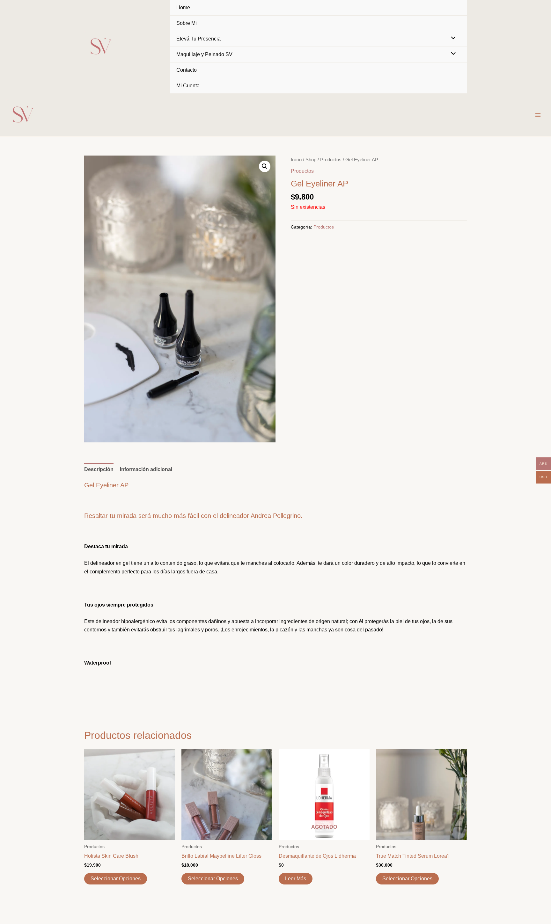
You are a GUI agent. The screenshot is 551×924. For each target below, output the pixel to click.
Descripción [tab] (99, 469)
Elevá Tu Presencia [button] (198, 38)
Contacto (186, 70)
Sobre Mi (186, 23)
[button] (264, 166)
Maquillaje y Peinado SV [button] (204, 54)
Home (183, 7)
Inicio (296, 159)
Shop (310, 159)
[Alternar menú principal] (538, 115)
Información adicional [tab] (146, 469)
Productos (331, 159)
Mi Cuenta (188, 85)
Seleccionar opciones (116, 878)
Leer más (295, 878)
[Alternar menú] (451, 38)
